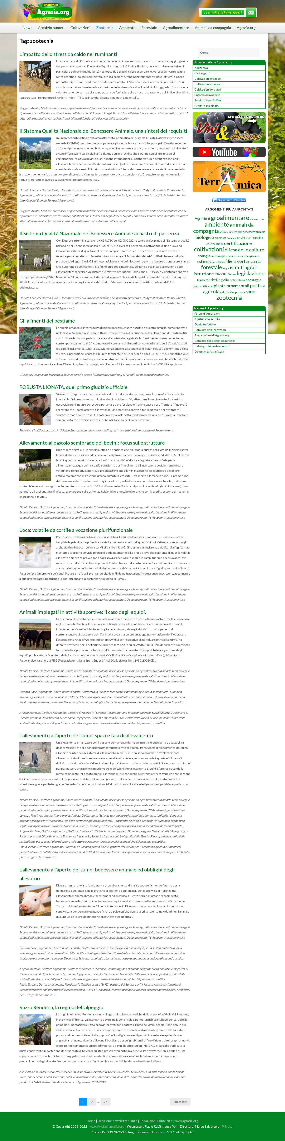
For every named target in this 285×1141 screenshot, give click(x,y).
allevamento (257, 219)
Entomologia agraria (207, 95)
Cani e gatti (201, 73)
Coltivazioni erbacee (207, 78)
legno (201, 280)
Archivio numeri (51, 27)
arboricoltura (226, 232)
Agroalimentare (176, 27)
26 (105, 1101)
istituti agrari (243, 267)
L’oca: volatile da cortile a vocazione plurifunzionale (76, 530)
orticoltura (237, 280)
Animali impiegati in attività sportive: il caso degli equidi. (82, 612)
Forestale (149, 27)
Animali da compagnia (213, 27)
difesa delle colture (244, 249)
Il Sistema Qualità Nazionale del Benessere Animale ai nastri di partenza (99, 233)
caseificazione (214, 244)
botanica (231, 238)
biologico (204, 237)
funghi (226, 268)
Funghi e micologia (206, 105)
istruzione (204, 273)
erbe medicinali (234, 256)
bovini (241, 238)
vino (250, 291)
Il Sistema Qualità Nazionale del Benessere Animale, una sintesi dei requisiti (103, 131)
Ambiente (127, 27)
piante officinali (203, 286)
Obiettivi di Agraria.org (209, 351)
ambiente (216, 224)
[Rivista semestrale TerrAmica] (229, 191)
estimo (202, 261)
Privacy (227, 1126)
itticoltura (222, 274)
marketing (214, 279)
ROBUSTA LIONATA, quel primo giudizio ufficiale (73, 387)
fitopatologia (254, 262)
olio (226, 280)
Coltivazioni (80, 27)
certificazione (238, 243)
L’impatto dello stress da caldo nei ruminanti (68, 54)
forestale (211, 267)
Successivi (180, 1101)
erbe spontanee (251, 256)
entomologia (218, 256)
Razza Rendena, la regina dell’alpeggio (61, 1007)
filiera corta (236, 261)
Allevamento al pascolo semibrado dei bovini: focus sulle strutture (92, 443)
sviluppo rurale (237, 292)
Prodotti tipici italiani (207, 100)
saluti (224, 292)
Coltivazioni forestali (207, 89)
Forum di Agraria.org (207, 313)
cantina (258, 238)
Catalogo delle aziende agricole (214, 340)
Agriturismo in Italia (207, 319)
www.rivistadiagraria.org (107, 1126)
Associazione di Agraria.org (212, 335)
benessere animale (254, 231)
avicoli (238, 231)
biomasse (220, 238)
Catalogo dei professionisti (212, 346)
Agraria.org (246, 27)
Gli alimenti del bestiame (47, 321)
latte (233, 274)
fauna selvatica (217, 262)
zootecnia (229, 297)
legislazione (250, 273)
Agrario (201, 218)
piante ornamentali (231, 285)
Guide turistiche (205, 324)
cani (249, 237)
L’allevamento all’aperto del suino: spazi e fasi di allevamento (86, 735)
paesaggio (253, 280)
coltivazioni (209, 249)
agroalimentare (228, 217)
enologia (204, 256)
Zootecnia (104, 27)
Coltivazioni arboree (207, 84)
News (27, 27)
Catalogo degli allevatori (210, 330)
